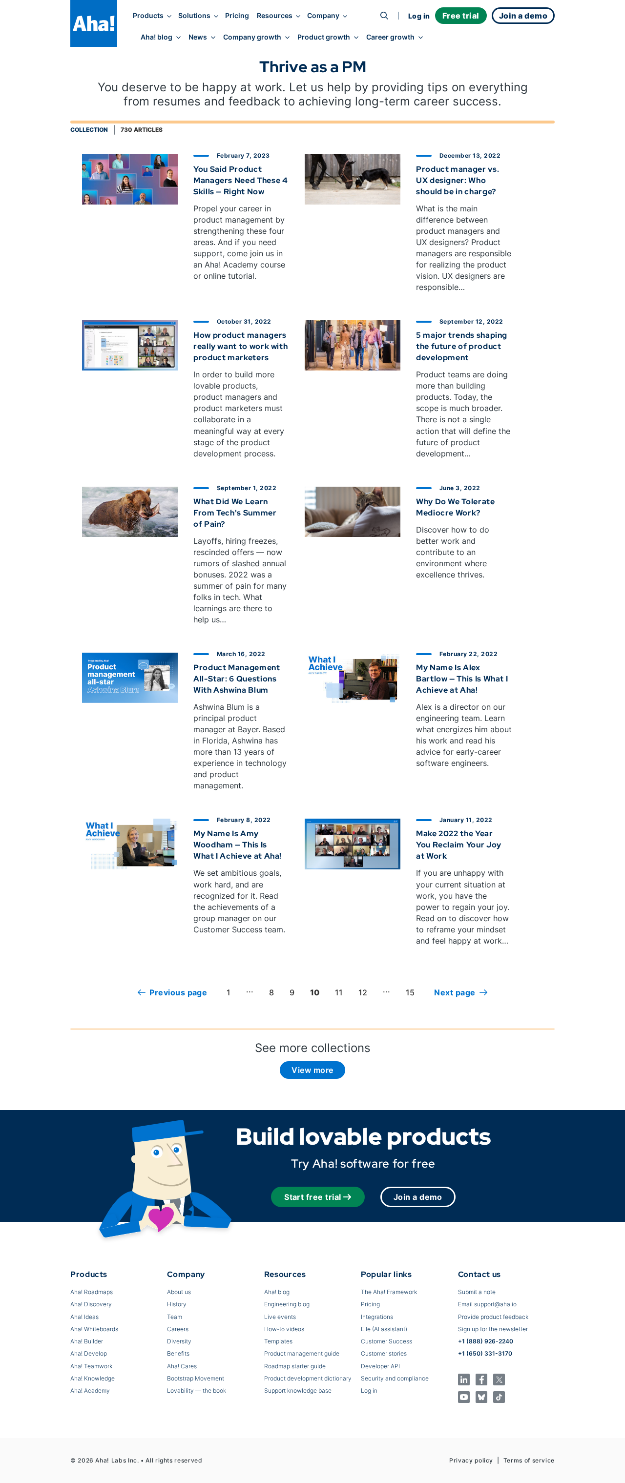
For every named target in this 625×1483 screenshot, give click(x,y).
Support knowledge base (298, 1390)
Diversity (179, 1341)
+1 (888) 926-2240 (485, 1341)
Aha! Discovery (91, 1304)
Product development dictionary (308, 1378)
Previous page (178, 992)
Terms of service (529, 1460)
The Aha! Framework (389, 1292)
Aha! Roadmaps (91, 1292)
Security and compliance (395, 1378)
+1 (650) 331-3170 (485, 1353)
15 (410, 992)
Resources (274, 16)
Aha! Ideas (84, 1316)
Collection (89, 130)
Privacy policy (471, 1460)
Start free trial (312, 1197)
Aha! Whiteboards (94, 1329)
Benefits (178, 1353)
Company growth (252, 37)
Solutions (194, 16)
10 (314, 992)
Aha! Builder (86, 1341)
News (197, 37)
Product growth (323, 37)
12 (362, 992)
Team (174, 1316)
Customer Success (386, 1341)
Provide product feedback (493, 1316)
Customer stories (384, 1353)
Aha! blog (156, 37)
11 (339, 992)
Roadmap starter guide (295, 1366)
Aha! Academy (90, 1390)
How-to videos (284, 1329)
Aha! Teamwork (91, 1366)
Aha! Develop (88, 1353)
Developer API (380, 1366)
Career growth (390, 37)
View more (312, 1070)
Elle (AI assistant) (384, 1329)
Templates (278, 1341)
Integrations (377, 1316)
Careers (177, 1329)
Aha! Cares (182, 1366)
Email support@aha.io (487, 1304)
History (177, 1304)
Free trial (460, 16)
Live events (280, 1316)
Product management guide (301, 1353)
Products (148, 16)
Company (323, 16)
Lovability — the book (196, 1390)
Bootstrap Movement (195, 1378)
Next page (454, 992)
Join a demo (418, 1197)
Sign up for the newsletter (493, 1329)
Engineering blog (287, 1304)
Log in (419, 16)
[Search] (384, 16)
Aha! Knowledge (92, 1378)
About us (179, 1292)
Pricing (237, 16)
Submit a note (477, 1292)
